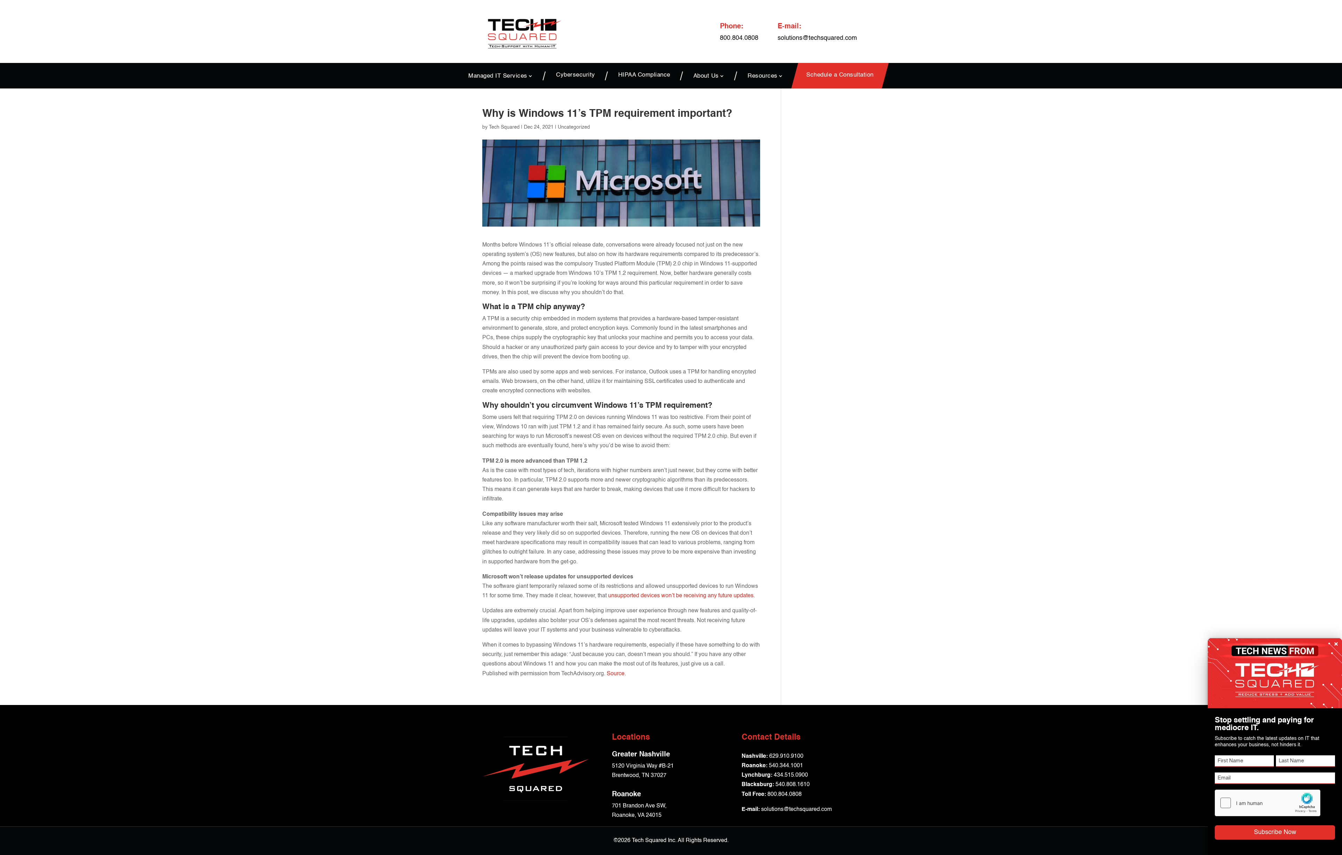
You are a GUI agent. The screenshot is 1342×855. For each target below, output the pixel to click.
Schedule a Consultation (840, 75)
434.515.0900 (791, 775)
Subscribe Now (1275, 832)
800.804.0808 (784, 794)
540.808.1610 (792, 785)
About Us (706, 76)
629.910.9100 (786, 756)
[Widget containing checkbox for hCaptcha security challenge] (1267, 803)
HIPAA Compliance (644, 75)
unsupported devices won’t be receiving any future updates (680, 596)
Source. (616, 674)
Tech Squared (504, 127)
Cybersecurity (575, 75)
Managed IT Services (497, 76)
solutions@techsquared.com (817, 38)
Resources (763, 76)
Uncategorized (574, 127)
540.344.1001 (786, 766)
